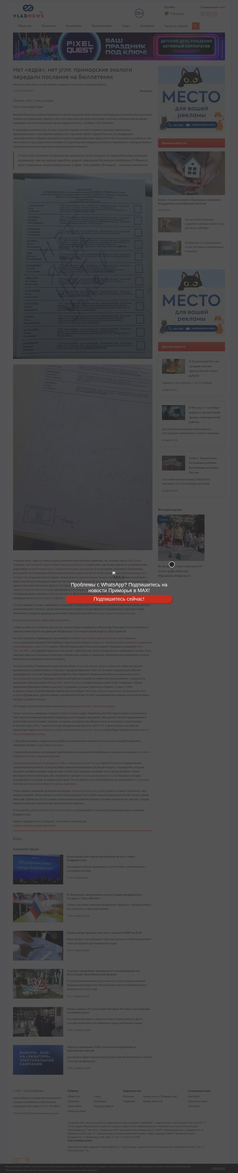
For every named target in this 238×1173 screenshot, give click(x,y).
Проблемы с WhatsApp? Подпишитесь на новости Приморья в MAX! (119, 587)
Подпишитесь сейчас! (119, 599)
